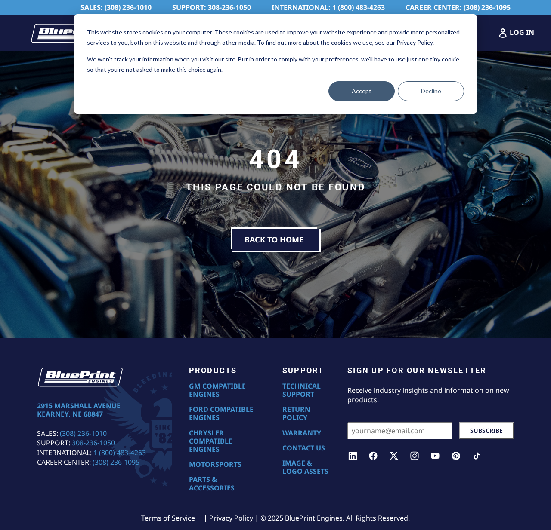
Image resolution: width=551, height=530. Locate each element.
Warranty (301, 433)
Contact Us (303, 448)
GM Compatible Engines (217, 390)
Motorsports (215, 464)
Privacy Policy (231, 518)
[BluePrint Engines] (73, 33)
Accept (361, 91)
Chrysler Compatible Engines (210, 441)
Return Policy (296, 413)
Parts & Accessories (212, 483)
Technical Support (301, 390)
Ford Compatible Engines (221, 413)
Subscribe (486, 430)
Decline (431, 91)
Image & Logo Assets (305, 467)
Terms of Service (168, 518)
